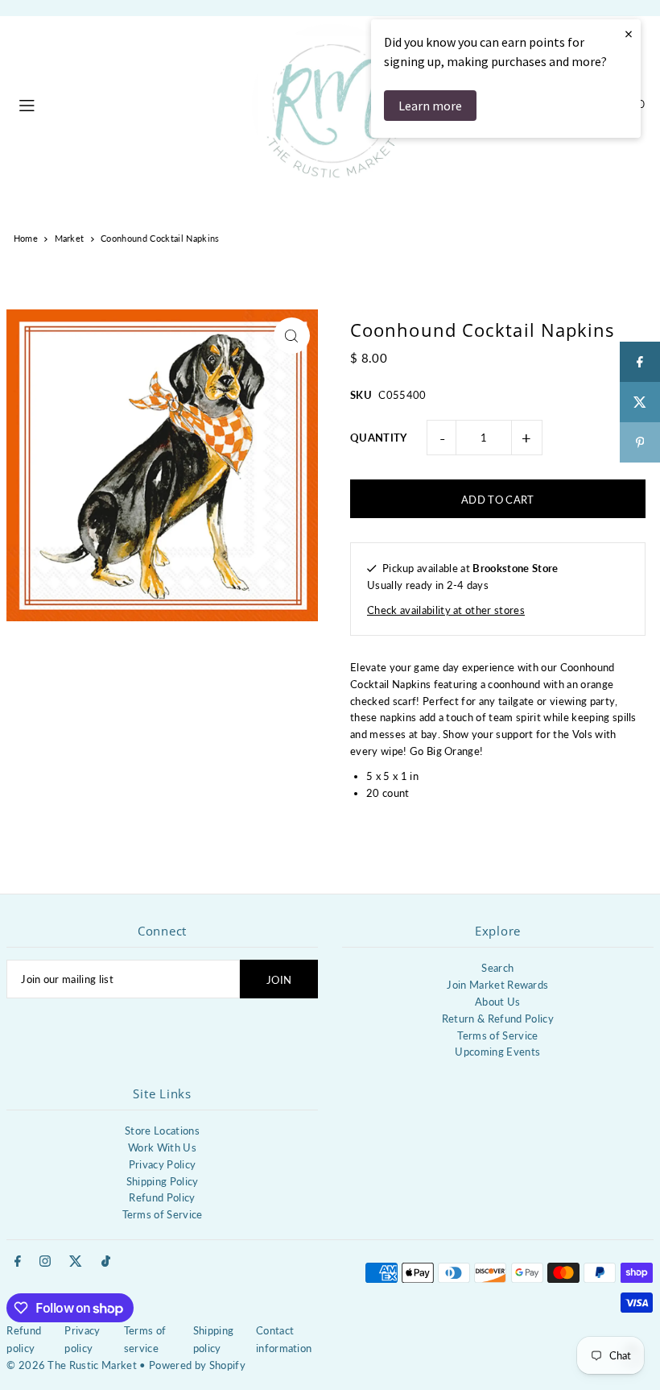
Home (26, 238)
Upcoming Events (497, 1051)
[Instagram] (45, 1261)
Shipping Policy (162, 1181)
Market (70, 238)
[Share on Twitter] (640, 402)
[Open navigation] (126, 103)
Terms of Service (497, 1035)
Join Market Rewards (497, 984)
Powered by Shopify (197, 1365)
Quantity (378, 437)
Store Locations (162, 1130)
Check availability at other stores (446, 610)
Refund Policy (162, 1197)
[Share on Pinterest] (640, 442)
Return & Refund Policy (498, 1018)
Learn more (430, 106)
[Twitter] (75, 1261)
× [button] (629, 33)
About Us (498, 1001)
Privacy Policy (162, 1164)
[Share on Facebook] (640, 362)
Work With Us (162, 1147)
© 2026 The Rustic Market (71, 1365)
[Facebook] (17, 1261)
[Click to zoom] (292, 335)
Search (497, 967)
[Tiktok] (105, 1261)
